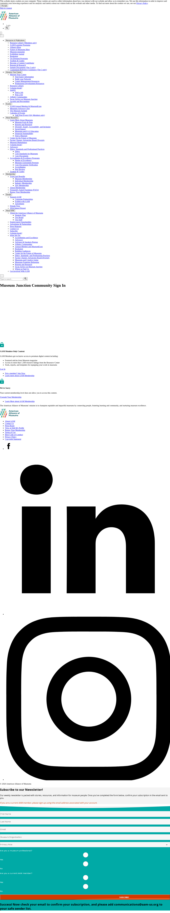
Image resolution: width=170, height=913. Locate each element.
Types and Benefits (17, 176)
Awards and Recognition (19, 101)
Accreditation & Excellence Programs (25, 158)
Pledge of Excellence (23, 160)
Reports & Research (18, 65)
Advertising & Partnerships (20, 224)
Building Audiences (22, 251)
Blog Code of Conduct (14, 435)
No (1, 868)
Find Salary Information (24, 77)
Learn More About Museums (21, 120)
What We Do (15, 235)
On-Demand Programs (19, 58)
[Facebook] (8, 449)
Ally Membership (22, 185)
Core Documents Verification (26, 165)
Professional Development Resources (29, 83)
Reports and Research (23, 125)
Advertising (19, 204)
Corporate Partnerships (24, 199)
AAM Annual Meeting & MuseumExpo (25, 106)
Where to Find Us (22, 269)
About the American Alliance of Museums (26, 213)
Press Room (9, 426)
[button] (2, 369)
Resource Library (17, 86)
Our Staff (18, 220)
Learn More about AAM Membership (20, 401)
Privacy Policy (142, 3)
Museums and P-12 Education (27, 131)
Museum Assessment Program (27, 163)
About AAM (10, 421)
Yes (1, 859)
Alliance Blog (15, 47)
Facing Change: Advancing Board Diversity (27, 140)
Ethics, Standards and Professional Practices (27, 149)
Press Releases (15, 226)
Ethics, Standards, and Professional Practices (32, 255)
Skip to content (6, 8)
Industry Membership (23, 183)
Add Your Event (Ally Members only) (30, 115)
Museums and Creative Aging (26, 260)
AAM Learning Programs (20, 45)
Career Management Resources (27, 81)
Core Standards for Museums (26, 154)
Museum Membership (23, 179)
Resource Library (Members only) (23, 43)
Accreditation (20, 167)
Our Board (19, 217)
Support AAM (15, 197)
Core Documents (21, 156)
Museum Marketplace (18, 142)
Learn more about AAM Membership (19, 376)
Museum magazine (17, 52)
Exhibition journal (17, 54)
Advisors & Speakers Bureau (26, 242)
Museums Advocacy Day (20, 108)
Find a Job (19, 92)
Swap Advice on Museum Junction (23, 99)
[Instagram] (87, 780)
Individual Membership (24, 181)
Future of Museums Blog (20, 50)
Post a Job (19, 95)
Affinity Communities (18, 97)
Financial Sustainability (24, 133)
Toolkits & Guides (17, 61)
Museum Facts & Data (24, 122)
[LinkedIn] (87, 614)
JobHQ (13, 90)
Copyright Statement (13, 439)
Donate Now (15, 206)
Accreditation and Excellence (26, 238)
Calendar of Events (17, 113)
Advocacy (14, 147)
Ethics (17, 151)
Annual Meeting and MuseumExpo (29, 247)
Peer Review (20, 169)
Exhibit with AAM (22, 201)
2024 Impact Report (18, 208)
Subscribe (14, 231)
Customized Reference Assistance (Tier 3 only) (28, 70)
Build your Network (23, 79)
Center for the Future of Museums (23, 138)
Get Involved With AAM (20, 271)
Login (8, 25)
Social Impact (20, 129)
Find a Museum (21, 136)
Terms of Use (10, 432)
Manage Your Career (18, 75)
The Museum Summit (18, 111)
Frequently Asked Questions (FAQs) (24, 190)
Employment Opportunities (20, 222)
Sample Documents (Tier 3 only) (23, 67)
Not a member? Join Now (15, 373)
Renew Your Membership (20, 192)
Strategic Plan (20, 215)
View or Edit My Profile (14, 428)
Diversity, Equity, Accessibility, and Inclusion (33, 127)
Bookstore (14, 56)
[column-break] (16, 88)
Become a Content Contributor (22, 63)
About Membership (17, 188)
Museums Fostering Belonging (27, 262)
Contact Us (14, 229)
